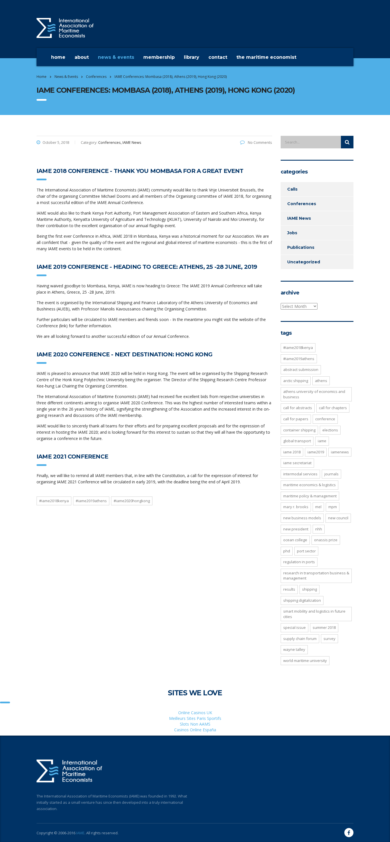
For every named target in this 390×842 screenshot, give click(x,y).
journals (331, 473)
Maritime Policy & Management (310, 495)
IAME (80, 832)
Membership (159, 57)
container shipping (299, 430)
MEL (318, 506)
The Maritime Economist (266, 57)
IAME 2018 (292, 452)
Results (289, 589)
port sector (306, 551)
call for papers (295, 418)
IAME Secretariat (297, 462)
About (82, 57)
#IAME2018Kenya (54, 500)
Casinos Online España (195, 729)
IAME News (299, 218)
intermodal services (300, 473)
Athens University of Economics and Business (314, 394)
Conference (325, 418)
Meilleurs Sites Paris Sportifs (195, 718)
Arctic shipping (295, 380)
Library (191, 57)
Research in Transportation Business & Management (316, 575)
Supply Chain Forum (300, 638)
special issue (294, 627)
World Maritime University (305, 660)
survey (329, 638)
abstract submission (300, 369)
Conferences (301, 203)
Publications (300, 247)
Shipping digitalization (302, 600)
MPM (332, 506)
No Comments (259, 142)
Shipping (309, 589)
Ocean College (295, 539)
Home (58, 57)
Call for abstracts (297, 407)
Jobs (292, 232)
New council (338, 517)
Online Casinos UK (195, 712)
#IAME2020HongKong (132, 500)
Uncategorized (303, 261)
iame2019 (315, 452)
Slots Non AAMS (195, 724)
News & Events (116, 57)
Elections (330, 430)
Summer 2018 (324, 627)
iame (322, 440)
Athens (321, 380)
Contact (217, 57)
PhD (286, 551)
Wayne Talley (294, 649)
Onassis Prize (325, 539)
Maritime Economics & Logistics (309, 484)
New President (295, 529)
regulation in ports (299, 561)
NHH (318, 529)
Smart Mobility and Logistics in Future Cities (314, 614)
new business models (302, 517)
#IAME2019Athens (91, 500)
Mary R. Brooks (295, 506)
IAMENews (340, 452)
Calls (292, 189)
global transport (297, 440)
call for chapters (333, 407)
